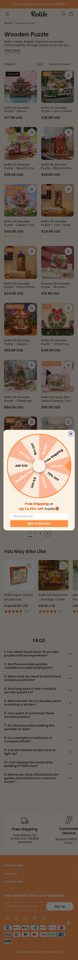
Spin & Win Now (39, 523)
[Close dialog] (70, 433)
